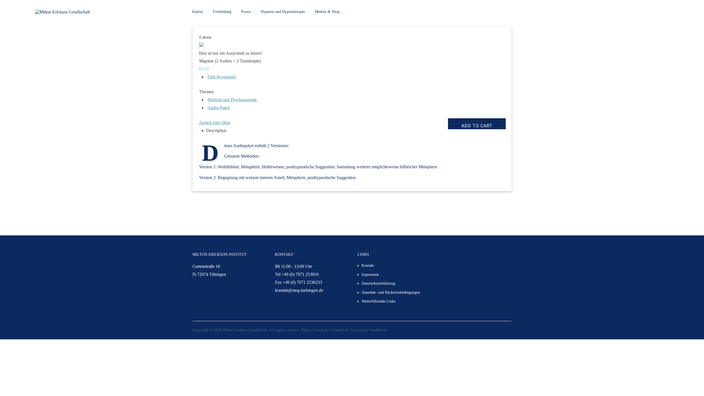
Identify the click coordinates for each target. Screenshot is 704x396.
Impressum (370, 275)
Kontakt (368, 265)
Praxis (246, 12)
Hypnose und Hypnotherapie (283, 12)
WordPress (378, 330)
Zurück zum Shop (214, 122)
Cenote (318, 330)
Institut (197, 12)
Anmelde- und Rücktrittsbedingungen (391, 292)
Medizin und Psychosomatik (232, 99)
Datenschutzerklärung (378, 283)
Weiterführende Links (378, 301)
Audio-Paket (219, 107)
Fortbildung (222, 12)
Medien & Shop (327, 12)
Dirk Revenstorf (222, 77)
